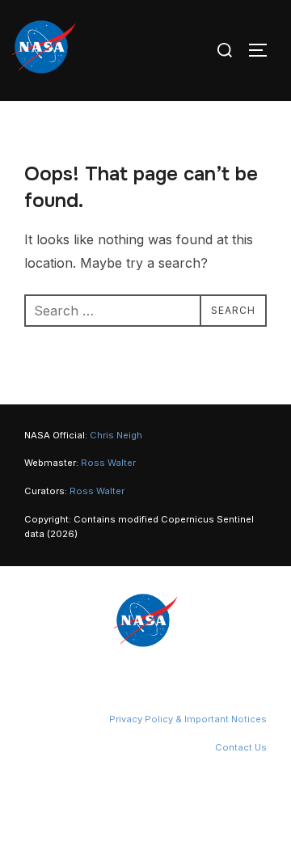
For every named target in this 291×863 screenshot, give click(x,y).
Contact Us (241, 747)
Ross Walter (108, 462)
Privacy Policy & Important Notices (188, 719)
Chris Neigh (116, 435)
